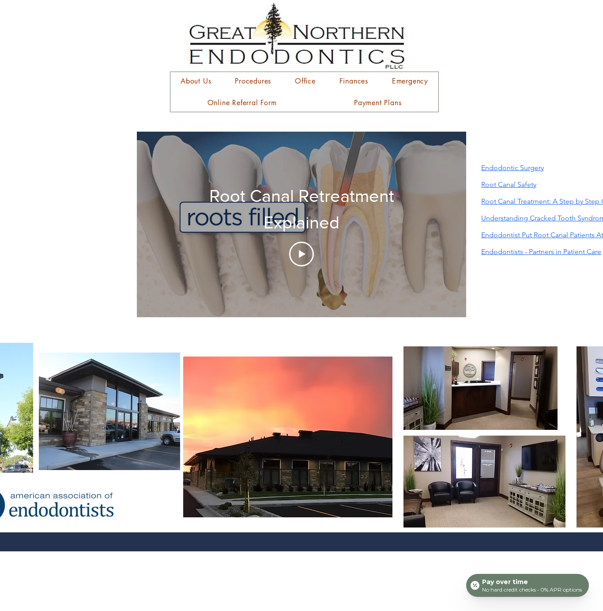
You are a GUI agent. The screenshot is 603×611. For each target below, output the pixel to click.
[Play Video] (301, 254)
